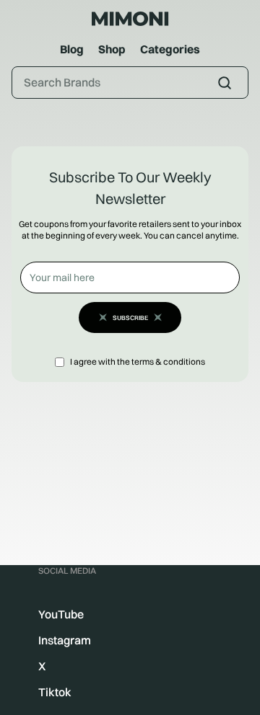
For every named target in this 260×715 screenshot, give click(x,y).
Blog (72, 49)
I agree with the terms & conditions (137, 361)
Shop (112, 49)
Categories (170, 49)
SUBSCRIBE (130, 317)
